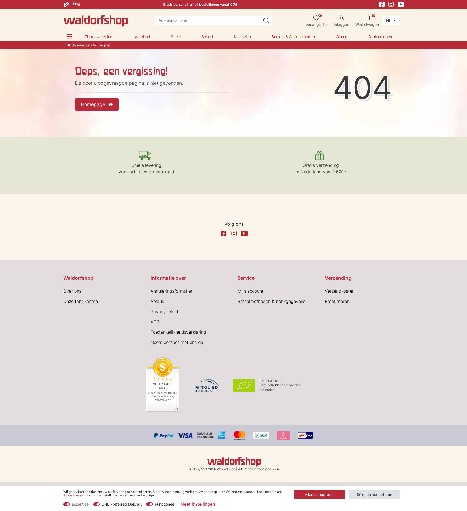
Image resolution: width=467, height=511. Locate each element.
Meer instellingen (197, 504)
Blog (76, 4)
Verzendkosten (340, 291)
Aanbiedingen (380, 36)
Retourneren (337, 301)
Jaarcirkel (141, 36)
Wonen (341, 36)
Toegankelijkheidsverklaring (178, 332)
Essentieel (80, 504)
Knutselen (242, 36)
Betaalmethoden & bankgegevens (271, 301)
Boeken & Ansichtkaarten (293, 36)
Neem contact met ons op (177, 342)
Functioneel (165, 504)
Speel (176, 36)
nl (389, 20)
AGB (155, 321)
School (207, 36)
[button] (69, 36)
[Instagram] (391, 4)
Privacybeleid (164, 311)
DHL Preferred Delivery (122, 504)
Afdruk (157, 301)
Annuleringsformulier (171, 291)
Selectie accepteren (374, 494)
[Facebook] (382, 4)
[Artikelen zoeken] (266, 20)
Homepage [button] (93, 104)
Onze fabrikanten (80, 301)
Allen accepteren (320, 494)
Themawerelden (98, 36)
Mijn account (250, 291)
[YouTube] (401, 4)
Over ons (72, 291)
